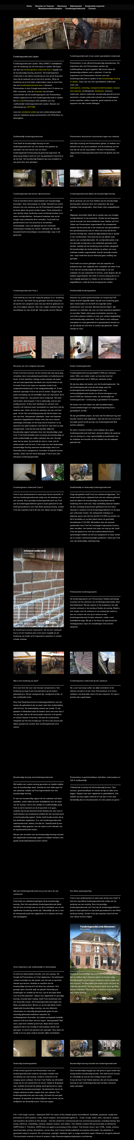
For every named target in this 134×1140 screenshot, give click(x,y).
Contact (92, 9)
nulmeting (85, 88)
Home (29, 6)
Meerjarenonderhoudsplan (50, 9)
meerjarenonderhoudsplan (102, 88)
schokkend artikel (29, 112)
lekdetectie (99, 91)
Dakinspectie (76, 6)
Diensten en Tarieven (44, 6)
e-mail (21, 101)
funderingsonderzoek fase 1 (32, 85)
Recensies (62, 6)
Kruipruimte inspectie (94, 6)
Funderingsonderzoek (75, 9)
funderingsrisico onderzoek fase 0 (38, 70)
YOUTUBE (30, 107)
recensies (38, 91)
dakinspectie (75, 88)
